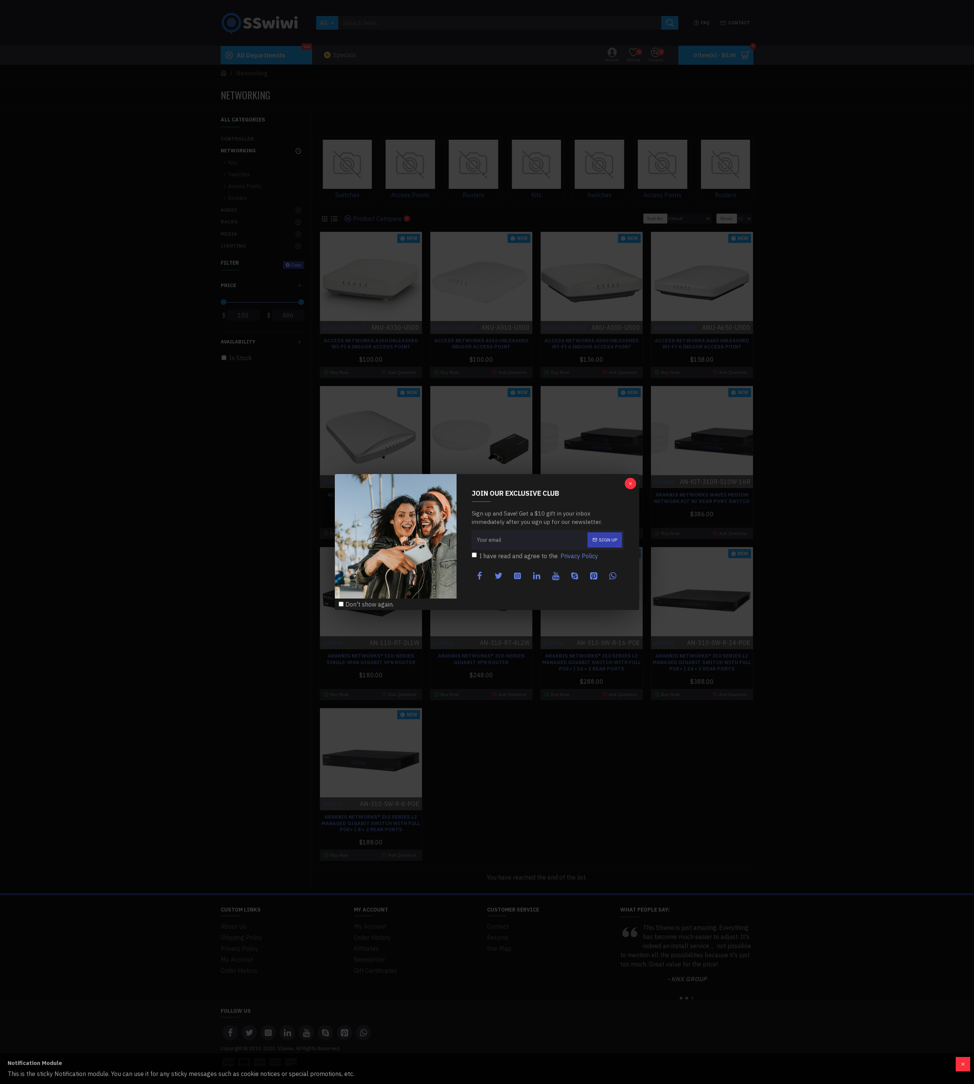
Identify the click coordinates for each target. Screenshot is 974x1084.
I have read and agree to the (538, 556)
